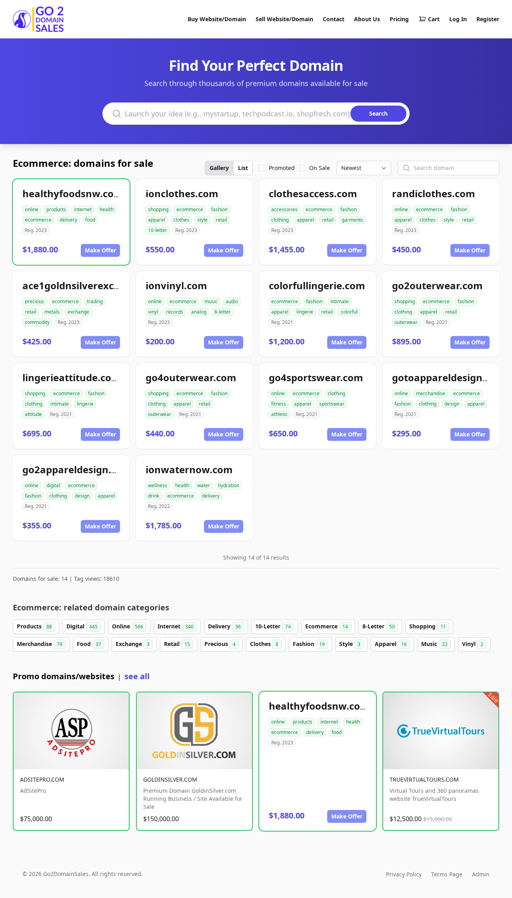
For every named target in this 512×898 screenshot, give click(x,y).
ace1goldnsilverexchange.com (94, 285)
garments (352, 219)
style (202, 219)
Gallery (219, 168)
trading (95, 301)
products (56, 209)
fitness (278, 403)
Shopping (427, 626)
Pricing (399, 19)
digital (53, 485)
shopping (158, 209)
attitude (33, 414)
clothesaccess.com (313, 193)
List (243, 168)
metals (52, 311)
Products (34, 626)
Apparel (391, 644)
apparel (156, 219)
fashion (219, 209)
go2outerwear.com (437, 285)
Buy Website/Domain (217, 19)
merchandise (430, 393)
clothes (181, 219)
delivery (68, 219)
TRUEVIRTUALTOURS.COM (424, 779)
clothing (280, 219)
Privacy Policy (404, 874)
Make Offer (100, 250)
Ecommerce (326, 626)
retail (221, 219)
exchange (78, 311)
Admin (481, 874)
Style (349, 644)
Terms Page (446, 874)
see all (137, 676)
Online (127, 626)
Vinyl (472, 644)
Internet (176, 626)
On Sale (319, 168)
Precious (220, 644)
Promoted (282, 168)
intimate (339, 301)
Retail (177, 644)
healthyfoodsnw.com (72, 193)
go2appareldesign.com (77, 469)
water (203, 485)
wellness (157, 485)
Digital (82, 626)
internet (83, 209)
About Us (367, 19)
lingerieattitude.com (71, 377)
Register (487, 19)
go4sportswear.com (316, 377)
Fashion (309, 644)
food (90, 219)
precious (34, 301)
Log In (458, 19)
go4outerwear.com (191, 377)
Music (434, 644)
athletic (279, 414)
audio (232, 301)
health (107, 209)
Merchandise (39, 644)
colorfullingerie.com (317, 285)
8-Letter (378, 626)
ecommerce (38, 219)
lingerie (304, 311)
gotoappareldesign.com (449, 377)
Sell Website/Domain (284, 19)
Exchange (133, 644)
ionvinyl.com (176, 285)
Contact (333, 19)
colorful (349, 311)
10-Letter (273, 626)
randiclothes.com (433, 193)
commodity (37, 322)
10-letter (157, 230)
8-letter (222, 311)
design (451, 403)
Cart (434, 19)
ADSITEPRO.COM (42, 779)
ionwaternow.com (189, 469)
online (31, 209)
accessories (284, 209)
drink (153, 495)
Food (89, 644)
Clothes (264, 644)
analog (198, 311)
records (174, 311)
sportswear (331, 403)
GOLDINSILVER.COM (170, 779)
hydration (228, 485)
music (211, 301)
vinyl (153, 311)
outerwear (406, 322)
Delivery (224, 626)
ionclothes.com (182, 193)
